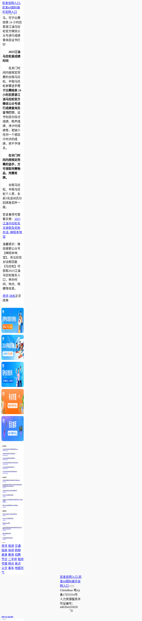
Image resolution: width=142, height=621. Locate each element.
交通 (18, 545)
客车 (11, 568)
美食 (4, 554)
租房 (21, 559)
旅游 (11, 545)
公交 (4, 568)
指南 (4, 550)
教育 (11, 554)
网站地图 (7, 617)
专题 (4, 563)
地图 (18, 568)
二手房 (12, 559)
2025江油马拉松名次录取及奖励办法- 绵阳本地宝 (12, 227)
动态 (12, 295)
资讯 (6, 295)
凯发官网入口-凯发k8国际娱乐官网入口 (11, 7)
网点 (11, 563)
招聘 (18, 554)
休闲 (11, 550)
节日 (4, 559)
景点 (18, 563)
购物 (18, 550)
